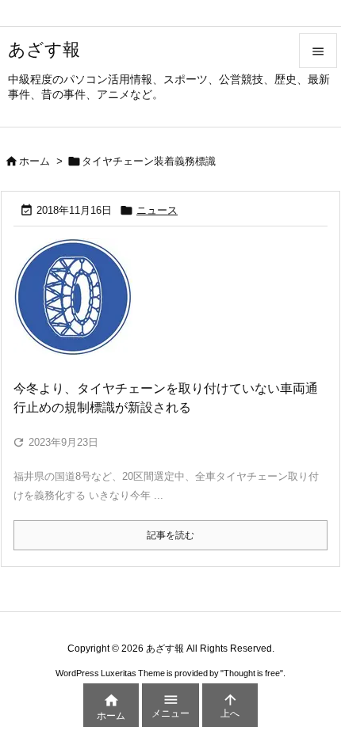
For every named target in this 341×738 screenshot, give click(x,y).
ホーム (34, 161)
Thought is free (252, 673)
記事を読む (170, 535)
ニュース (157, 210)
